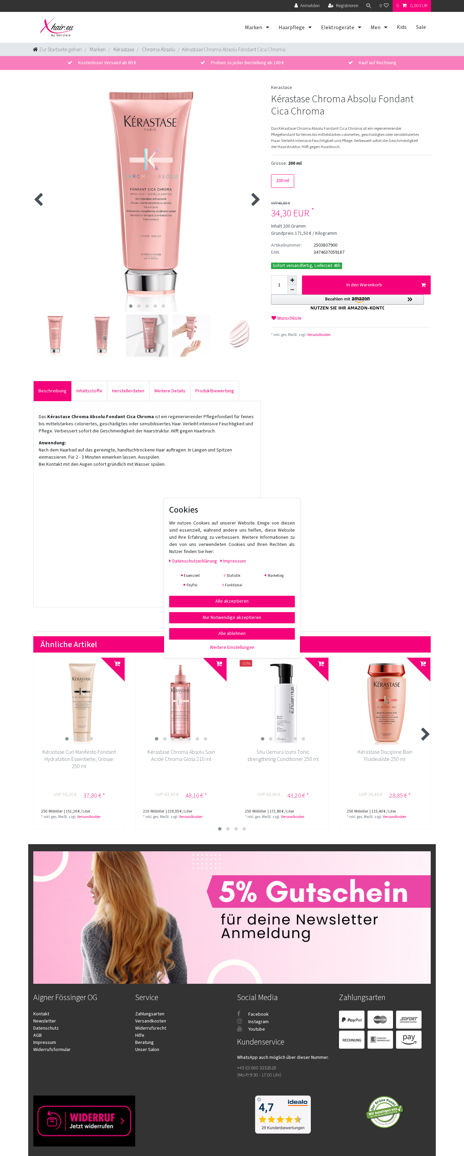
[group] (79, 703)
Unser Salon (147, 1049)
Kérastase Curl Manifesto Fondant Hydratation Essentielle (79, 759)
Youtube (256, 1029)
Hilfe (139, 1035)
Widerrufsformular (52, 1049)
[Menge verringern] (292, 290)
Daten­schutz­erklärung (195, 560)
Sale (421, 27)
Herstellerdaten (128, 391)
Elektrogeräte (338, 27)
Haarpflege (292, 27)
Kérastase (123, 49)
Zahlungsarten (149, 1014)
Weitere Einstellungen (232, 647)
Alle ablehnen (232, 633)
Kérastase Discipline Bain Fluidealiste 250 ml (385, 756)
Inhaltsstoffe (89, 391)
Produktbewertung (214, 391)
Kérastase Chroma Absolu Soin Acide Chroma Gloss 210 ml (181, 756)
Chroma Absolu (158, 49)
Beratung (144, 1042)
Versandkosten (318, 334)
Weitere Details (169, 391)
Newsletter (44, 1021)
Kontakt (41, 1014)
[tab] (52, 391)
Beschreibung (52, 391)
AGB (37, 1035)
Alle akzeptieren (232, 601)
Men (376, 27)
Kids (402, 27)
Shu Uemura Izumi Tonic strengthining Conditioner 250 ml (283, 756)
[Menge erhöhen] (292, 280)
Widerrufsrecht (150, 1028)
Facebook (258, 1014)
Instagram (258, 1021)
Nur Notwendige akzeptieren (232, 617)
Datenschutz (46, 1028)
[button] (347, 302)
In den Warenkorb (364, 285)
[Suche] (369, 6)
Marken (254, 27)
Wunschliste (289, 318)
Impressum (44, 1042)
